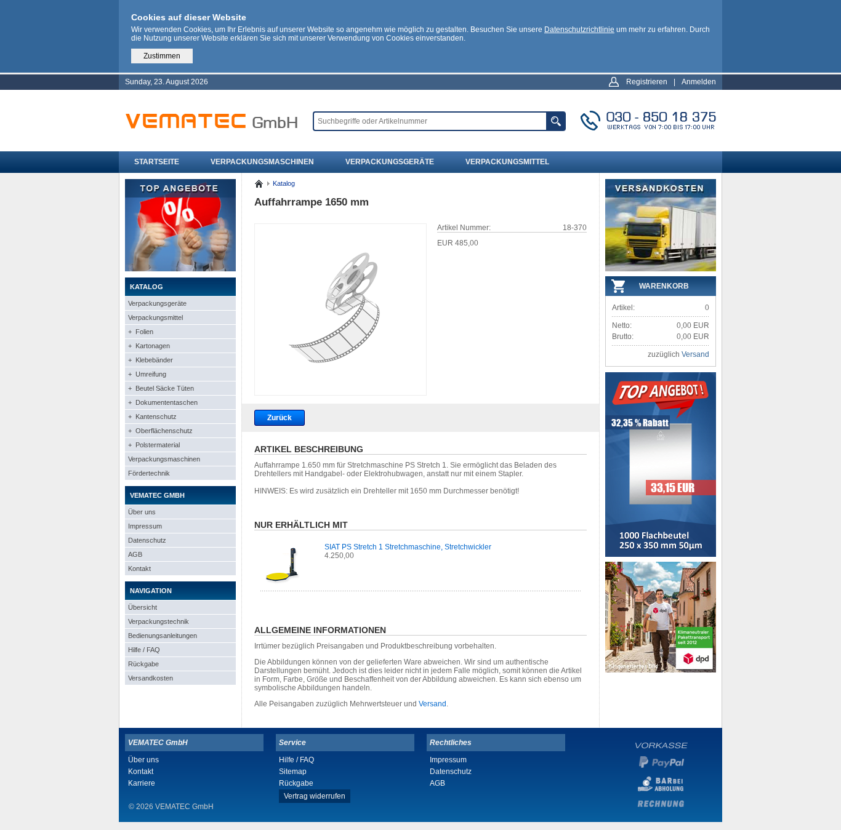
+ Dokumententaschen (163, 402)
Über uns (142, 512)
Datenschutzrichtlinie (579, 29)
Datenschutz (147, 540)
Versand (432, 704)
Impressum (145, 526)
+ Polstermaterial (154, 445)
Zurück (279, 417)
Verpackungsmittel (507, 162)
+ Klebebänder (150, 360)
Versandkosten (150, 678)
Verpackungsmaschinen (262, 162)
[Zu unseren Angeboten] (180, 269)
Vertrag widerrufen (314, 796)
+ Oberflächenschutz (160, 430)
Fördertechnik (149, 473)
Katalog (284, 183)
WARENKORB (664, 286)
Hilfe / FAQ (144, 649)
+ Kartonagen (149, 345)
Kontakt (139, 568)
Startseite (156, 162)
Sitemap (293, 771)
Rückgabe (143, 664)
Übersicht (142, 607)
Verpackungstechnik (158, 621)
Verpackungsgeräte (389, 162)
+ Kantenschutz (152, 416)
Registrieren (646, 82)
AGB (135, 554)
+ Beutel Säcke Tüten (161, 388)
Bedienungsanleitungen (162, 635)
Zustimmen (161, 56)
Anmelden (699, 82)
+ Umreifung (147, 374)
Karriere (141, 783)
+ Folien (140, 331)
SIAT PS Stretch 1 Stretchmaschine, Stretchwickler (407, 547)
